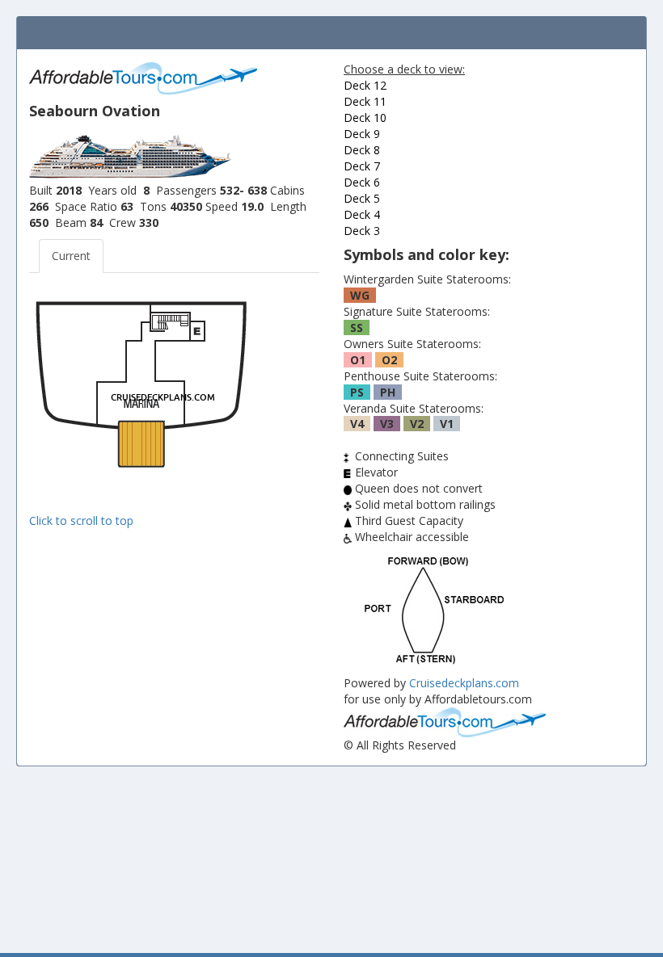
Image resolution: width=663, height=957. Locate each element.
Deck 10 (365, 117)
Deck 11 (365, 101)
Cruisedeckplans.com (464, 682)
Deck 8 (362, 149)
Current (71, 255)
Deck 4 (362, 214)
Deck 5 (362, 198)
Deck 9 (362, 133)
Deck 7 (362, 166)
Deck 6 (362, 182)
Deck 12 (365, 85)
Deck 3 (362, 230)
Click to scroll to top (81, 520)
